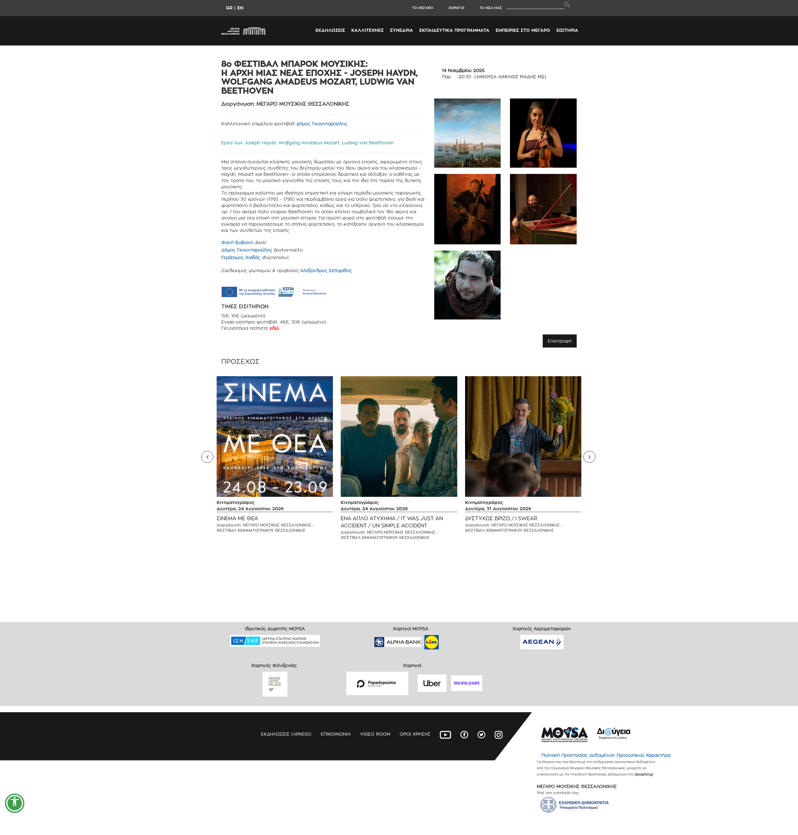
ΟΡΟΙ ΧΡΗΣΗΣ (415, 734)
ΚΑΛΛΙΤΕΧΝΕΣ (367, 30)
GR (229, 7)
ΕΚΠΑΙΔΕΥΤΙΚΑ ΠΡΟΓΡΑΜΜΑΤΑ (454, 30)
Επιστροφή (560, 340)
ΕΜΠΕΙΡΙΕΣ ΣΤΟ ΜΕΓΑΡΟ (523, 30)
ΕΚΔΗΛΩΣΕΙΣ (330, 30)
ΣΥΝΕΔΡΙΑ (401, 30)
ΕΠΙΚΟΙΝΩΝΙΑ (336, 734)
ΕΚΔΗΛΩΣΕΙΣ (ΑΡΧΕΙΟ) (286, 734)
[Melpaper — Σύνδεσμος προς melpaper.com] (449, 640)
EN (240, 7)
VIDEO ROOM (375, 734)
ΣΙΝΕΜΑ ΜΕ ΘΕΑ (237, 518)
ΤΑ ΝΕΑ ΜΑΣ (491, 8)
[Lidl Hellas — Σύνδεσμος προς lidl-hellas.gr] (422, 640)
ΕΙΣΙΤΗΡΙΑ (567, 30)
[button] (14, 803)
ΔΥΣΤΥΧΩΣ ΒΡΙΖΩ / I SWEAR (501, 518)
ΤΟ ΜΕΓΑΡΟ (422, 8)
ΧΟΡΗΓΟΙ (456, 8)
